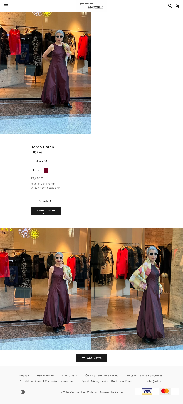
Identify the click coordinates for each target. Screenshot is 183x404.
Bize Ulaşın (69, 375)
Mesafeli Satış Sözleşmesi (145, 375)
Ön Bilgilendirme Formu (102, 375)
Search (24, 375)
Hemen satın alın (46, 212)
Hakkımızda (45, 375)
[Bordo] (46, 170)
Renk (36, 170)
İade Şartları (154, 381)
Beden (37, 161)
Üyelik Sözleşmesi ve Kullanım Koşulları (109, 381)
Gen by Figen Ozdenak (84, 392)
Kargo (51, 183)
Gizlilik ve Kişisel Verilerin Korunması (46, 381)
